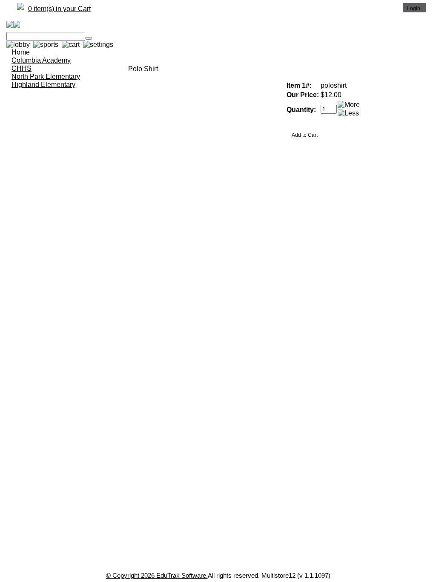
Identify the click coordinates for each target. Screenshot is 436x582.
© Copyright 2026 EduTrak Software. (157, 575)
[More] (349, 105)
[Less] (348, 113)
